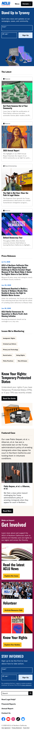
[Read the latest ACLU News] (17, 561)
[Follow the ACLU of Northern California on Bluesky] (23, 719)
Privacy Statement (17, 727)
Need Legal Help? (9, 699)
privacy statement (26, 685)
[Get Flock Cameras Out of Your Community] (17, 98)
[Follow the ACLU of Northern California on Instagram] (13, 719)
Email (4, 27)
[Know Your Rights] (17, 632)
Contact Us (6, 713)
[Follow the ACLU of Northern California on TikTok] (18, 719)
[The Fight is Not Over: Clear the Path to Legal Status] (17, 185)
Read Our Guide (9, 398)
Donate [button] (25, 4)
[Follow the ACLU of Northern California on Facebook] (3, 719)
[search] (30, 693)
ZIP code (5, 34)
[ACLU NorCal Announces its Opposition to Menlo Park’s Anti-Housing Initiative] (17, 315)
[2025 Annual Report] (17, 142)
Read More (7, 511)
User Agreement (6, 727)
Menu (17, 4)
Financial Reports (9, 704)
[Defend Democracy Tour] (17, 229)
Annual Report (7, 708)
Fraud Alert (26, 727)
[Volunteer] (17, 598)
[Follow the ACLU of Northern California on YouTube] (8, 719)
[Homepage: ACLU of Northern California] (8, 4)
